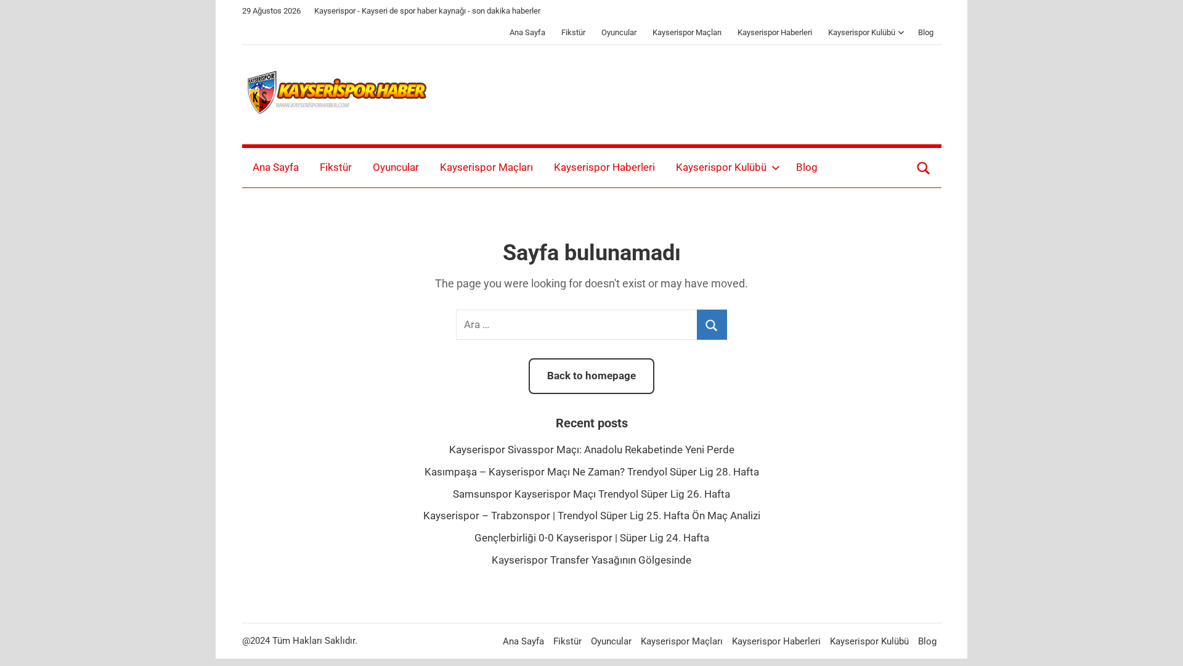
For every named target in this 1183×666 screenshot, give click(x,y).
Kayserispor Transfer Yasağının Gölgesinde (591, 560)
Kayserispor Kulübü (861, 32)
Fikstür (573, 32)
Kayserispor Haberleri (775, 32)
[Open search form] (923, 167)
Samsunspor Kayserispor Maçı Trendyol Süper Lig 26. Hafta (591, 494)
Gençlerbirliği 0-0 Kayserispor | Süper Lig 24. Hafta (591, 538)
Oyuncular (618, 32)
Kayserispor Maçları (687, 32)
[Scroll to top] (1159, 642)
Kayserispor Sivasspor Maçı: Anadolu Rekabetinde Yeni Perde (591, 449)
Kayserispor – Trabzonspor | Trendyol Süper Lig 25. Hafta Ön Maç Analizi (591, 515)
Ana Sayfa (527, 32)
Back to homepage (591, 375)
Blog (925, 32)
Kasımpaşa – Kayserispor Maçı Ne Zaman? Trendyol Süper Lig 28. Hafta (592, 472)
